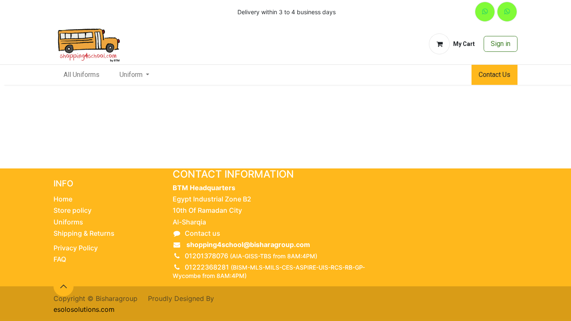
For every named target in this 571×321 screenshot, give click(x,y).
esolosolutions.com (84, 309)
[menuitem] (82, 74)
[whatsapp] (485, 12)
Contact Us (494, 75)
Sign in (500, 44)
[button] (64, 286)
